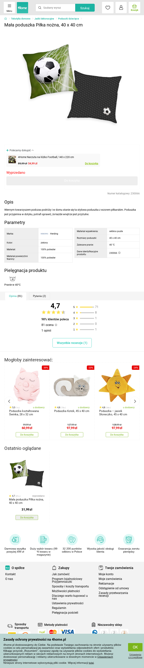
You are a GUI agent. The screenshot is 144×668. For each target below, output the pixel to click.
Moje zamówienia (110, 578)
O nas (9, 578)
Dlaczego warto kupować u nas (70, 597)
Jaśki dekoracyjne (44, 18)
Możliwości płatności (66, 591)
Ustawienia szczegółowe (135, 656)
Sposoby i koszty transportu (70, 586)
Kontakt (10, 574)
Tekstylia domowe (20, 18)
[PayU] (42, 632)
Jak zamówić (61, 574)
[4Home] (7, 18)
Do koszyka (91, 163)
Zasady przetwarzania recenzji (113, 594)
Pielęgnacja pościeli (65, 612)
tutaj (91, 662)
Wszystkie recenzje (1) (72, 343)
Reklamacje (106, 583)
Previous (9, 401)
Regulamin (59, 608)
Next (135, 401)
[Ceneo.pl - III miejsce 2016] (124, 633)
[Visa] (67, 632)
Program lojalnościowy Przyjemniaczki (67, 580)
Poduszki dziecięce (68, 18)
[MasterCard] (53, 632)
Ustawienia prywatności (67, 603)
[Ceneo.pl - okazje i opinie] (94, 633)
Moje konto (106, 574)
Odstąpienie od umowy (114, 588)
